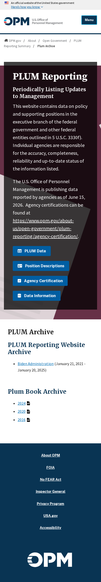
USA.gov (50, 516)
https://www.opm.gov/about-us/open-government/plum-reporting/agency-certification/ (45, 228)
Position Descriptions (44, 266)
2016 (21, 419)
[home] (33, 24)
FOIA (50, 467)
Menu (89, 20)
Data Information (39, 295)
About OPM (50, 455)
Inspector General (50, 491)
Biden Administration (36, 363)
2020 (21, 411)
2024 (21, 403)
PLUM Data (35, 251)
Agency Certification (43, 281)
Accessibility (50, 528)
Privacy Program (50, 504)
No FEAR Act (50, 479)
